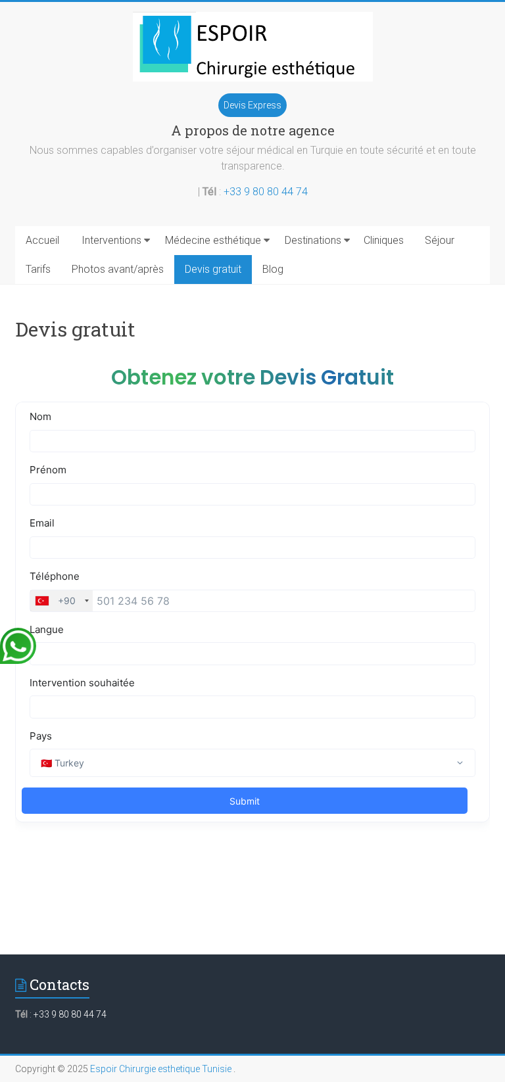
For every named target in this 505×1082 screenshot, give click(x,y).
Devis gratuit (213, 269)
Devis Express (252, 105)
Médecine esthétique (213, 240)
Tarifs (38, 269)
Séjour (439, 240)
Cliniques (384, 240)
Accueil (42, 240)
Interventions (111, 240)
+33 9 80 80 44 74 (266, 191)
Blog (272, 269)
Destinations (313, 240)
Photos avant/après (118, 269)
